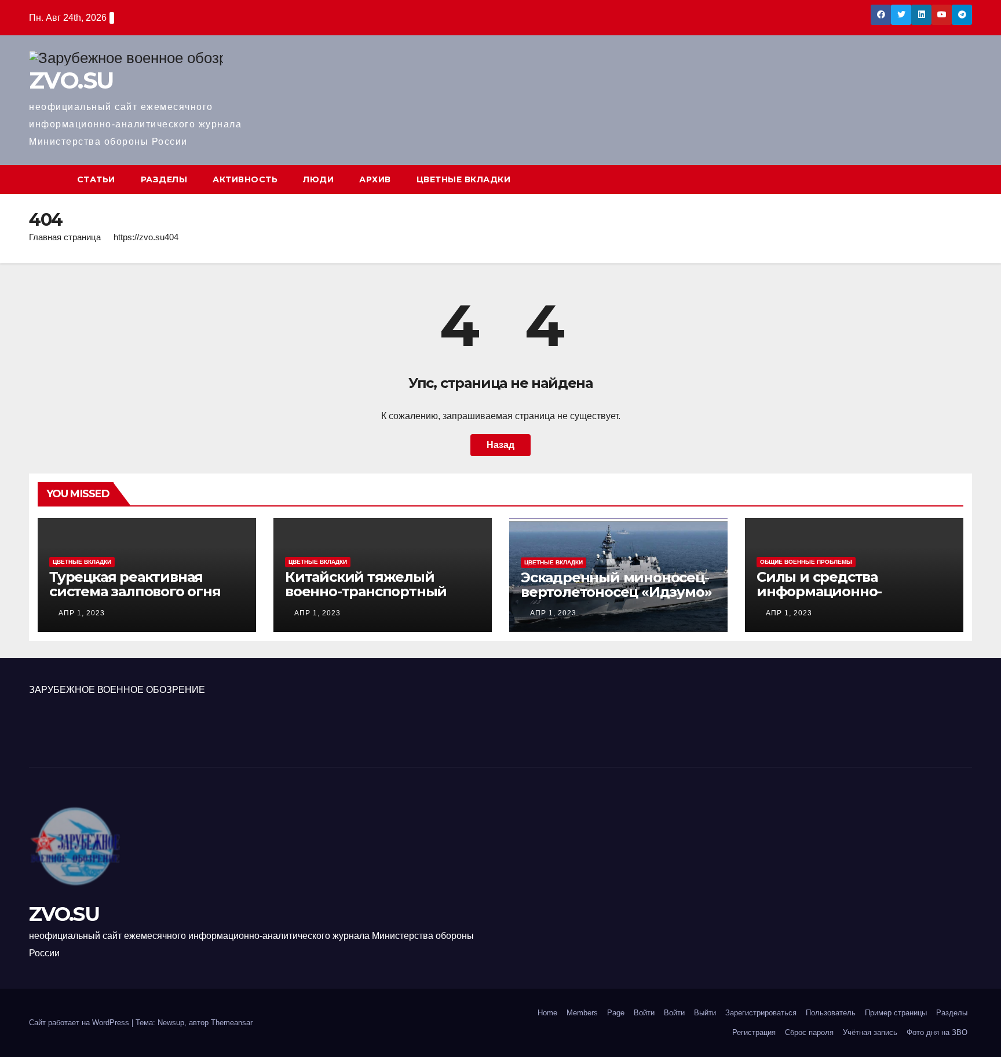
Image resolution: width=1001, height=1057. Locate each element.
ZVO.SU (71, 80)
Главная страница (65, 237)
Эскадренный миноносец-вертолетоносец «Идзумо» (616, 584)
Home (547, 1012)
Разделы (164, 179)
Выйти (705, 1012)
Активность (245, 179)
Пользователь (831, 1012)
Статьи (96, 179)
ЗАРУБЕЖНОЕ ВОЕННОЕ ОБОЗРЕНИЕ (117, 690)
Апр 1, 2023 (82, 613)
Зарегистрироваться (761, 1012)
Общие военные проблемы (806, 562)
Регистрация (754, 1032)
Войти (644, 1012)
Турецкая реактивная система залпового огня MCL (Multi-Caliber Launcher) (135, 598)
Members (582, 1012)
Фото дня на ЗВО (937, 1032)
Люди (318, 179)
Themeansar (232, 1022)
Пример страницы (896, 1012)
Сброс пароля (809, 1032)
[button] (963, 179)
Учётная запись (870, 1032)
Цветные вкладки (464, 179)
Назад (500, 445)
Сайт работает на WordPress (80, 1022)
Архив (375, 179)
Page (615, 1012)
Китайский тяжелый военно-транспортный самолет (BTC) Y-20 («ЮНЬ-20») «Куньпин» (366, 598)
